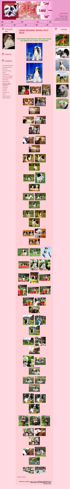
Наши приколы (6, 81)
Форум (4, 94)
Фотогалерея (43, 22)
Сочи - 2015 (30, 25)
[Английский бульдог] (62, 103)
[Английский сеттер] (62, 52)
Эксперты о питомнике (8, 76)
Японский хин (56, 22)
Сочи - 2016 (19, 25)
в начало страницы (21, 476)
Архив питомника (6, 97)
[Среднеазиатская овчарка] (62, 90)
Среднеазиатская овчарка (62, 83)
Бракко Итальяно (62, 71)
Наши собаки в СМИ (7, 77)
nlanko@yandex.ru (63, 15)
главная (6, 22)
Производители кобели (8, 65)
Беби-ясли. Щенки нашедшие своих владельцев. (7, 84)
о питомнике (7, 25)
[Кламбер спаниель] (62, 65)
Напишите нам (6, 92)
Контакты (41, 25)
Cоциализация (6, 74)
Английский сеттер (62, 47)
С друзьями (5, 87)
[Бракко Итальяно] (62, 77)
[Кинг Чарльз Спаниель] (62, 40)
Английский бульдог (62, 98)
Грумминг (5, 90)
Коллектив (5, 88)
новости (16, 22)
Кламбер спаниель (62, 59)
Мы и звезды (5, 79)
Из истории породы (7, 70)
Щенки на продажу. (29, 22)
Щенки (51, 25)
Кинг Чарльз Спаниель (62, 33)
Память (4, 72)
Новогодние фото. (7, 96)
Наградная (5, 68)
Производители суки (7, 67)
